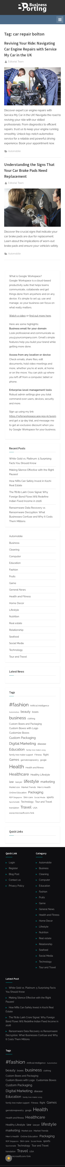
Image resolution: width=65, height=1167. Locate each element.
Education (15, 562)
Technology (16, 649)
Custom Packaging (22, 738)
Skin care (28, 797)
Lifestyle (14, 609)
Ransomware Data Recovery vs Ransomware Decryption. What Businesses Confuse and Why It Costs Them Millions (32, 1035)
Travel (25, 807)
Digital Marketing (22, 743)
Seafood (14, 636)
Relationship (16, 629)
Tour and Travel (18, 656)
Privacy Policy (16, 885)
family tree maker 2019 (36, 750)
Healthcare (19, 774)
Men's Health (44, 787)
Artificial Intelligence (39, 706)
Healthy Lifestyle (40, 774)
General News (17, 589)
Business (14, 542)
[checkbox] (8, 1158)
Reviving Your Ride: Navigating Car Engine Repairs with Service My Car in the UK (30, 49)
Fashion (13, 569)
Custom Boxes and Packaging (25, 723)
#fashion (19, 705)
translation (14, 808)
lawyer (18, 782)
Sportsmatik (14, 802)
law (11, 781)
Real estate (15, 623)
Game (12, 583)
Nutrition (14, 616)
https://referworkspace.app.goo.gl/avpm (32, 416)
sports (50, 797)
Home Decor (16, 603)
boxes (35, 711)
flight (46, 754)
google (43, 760)
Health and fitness (35, 767)
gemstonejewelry (30, 760)
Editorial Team (16, 61)
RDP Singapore (15, 797)
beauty (25, 711)
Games (14, 759)
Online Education (18, 792)
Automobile (14, 151)
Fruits (12, 576)
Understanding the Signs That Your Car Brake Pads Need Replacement (29, 170)
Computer (15, 556)
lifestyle (31, 781)
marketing (47, 781)
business (17, 717)
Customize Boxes (19, 732)
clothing (31, 718)
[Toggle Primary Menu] (59, 19)
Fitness (38, 754)
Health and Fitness (20, 596)
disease (42, 743)
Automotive (14, 712)
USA (35, 807)
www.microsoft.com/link (21, 813)
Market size (14, 787)
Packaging (35, 792)
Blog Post (14, 874)
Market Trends (28, 787)
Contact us (15, 880)
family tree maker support (21, 755)
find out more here (40, 315)
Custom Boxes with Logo (23, 728)
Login (12, 862)
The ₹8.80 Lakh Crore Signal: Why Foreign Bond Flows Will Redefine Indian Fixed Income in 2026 (28, 497)
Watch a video (17, 315)
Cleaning (14, 549)
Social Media (16, 643)
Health (16, 766)
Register (13, 868)
